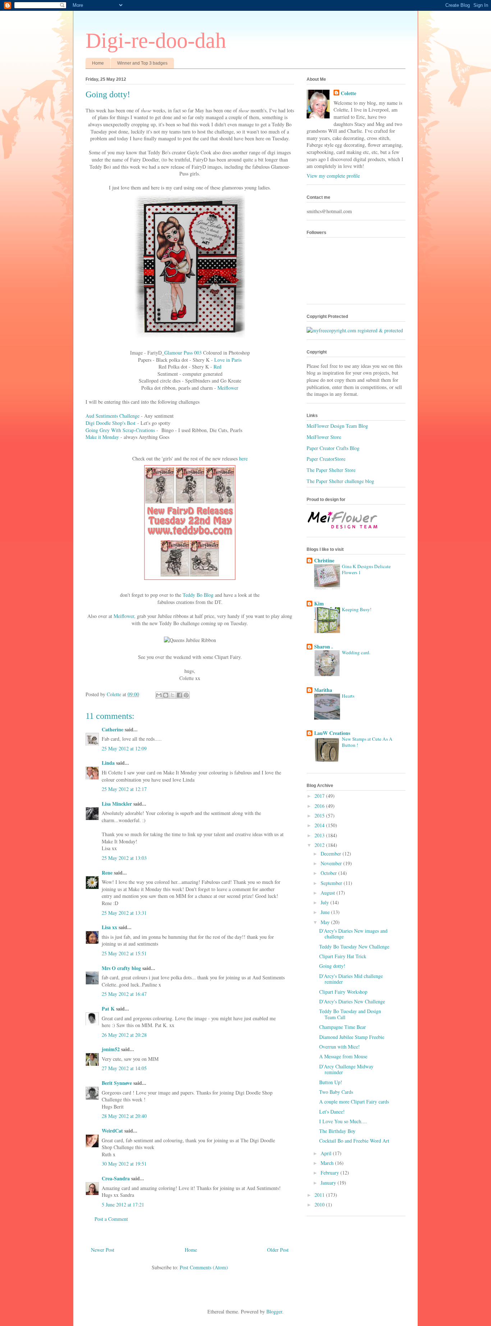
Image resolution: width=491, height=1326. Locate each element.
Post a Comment (111, 1218)
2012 (320, 845)
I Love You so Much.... (343, 1121)
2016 (320, 805)
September (332, 883)
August (328, 892)
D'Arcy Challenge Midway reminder (346, 1069)
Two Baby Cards (336, 1091)
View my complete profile (333, 175)
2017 (320, 795)
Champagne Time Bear (342, 1026)
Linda (108, 763)
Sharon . (323, 646)
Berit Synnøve (117, 1083)
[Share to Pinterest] (186, 695)
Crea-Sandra (116, 1178)
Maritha (323, 690)
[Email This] (158, 695)
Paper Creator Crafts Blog (333, 448)
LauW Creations (332, 733)
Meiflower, (125, 616)
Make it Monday (102, 437)
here (243, 458)
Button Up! (330, 1082)
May (326, 922)
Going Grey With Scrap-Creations (120, 430)
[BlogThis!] (165, 695)
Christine (324, 560)
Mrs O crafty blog (121, 968)
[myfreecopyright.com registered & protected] (355, 330)
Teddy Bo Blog (198, 594)
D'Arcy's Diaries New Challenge (352, 1001)
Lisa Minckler (117, 803)
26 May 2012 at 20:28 (124, 1034)
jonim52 (111, 1049)
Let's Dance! (332, 1111)
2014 (320, 825)
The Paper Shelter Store (331, 470)
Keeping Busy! (356, 609)
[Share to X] (172, 695)
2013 (320, 835)
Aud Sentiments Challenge (112, 415)
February (330, 1172)
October (329, 873)
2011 (320, 1194)
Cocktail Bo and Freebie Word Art (354, 1140)
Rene (107, 872)
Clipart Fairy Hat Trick (342, 956)
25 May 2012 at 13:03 (124, 857)
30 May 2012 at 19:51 (124, 1163)
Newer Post (102, 1249)
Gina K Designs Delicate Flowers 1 (366, 569)
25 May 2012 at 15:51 (124, 953)
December (332, 853)
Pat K (108, 1008)
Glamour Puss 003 (183, 352)
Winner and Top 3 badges (142, 63)
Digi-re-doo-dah (156, 40)
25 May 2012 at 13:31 (124, 912)
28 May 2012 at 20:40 (124, 1115)
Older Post (278, 1249)
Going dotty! (332, 965)
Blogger (274, 1311)
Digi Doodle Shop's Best (111, 423)
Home (98, 63)
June (326, 912)
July (325, 902)
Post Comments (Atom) (204, 1267)
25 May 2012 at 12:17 (124, 789)
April (327, 1153)
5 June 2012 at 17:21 (123, 1204)
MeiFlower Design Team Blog (337, 425)
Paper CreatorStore (326, 458)
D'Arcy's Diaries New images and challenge (353, 933)
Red (217, 366)
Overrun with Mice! (339, 1046)
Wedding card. (356, 652)
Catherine (112, 729)
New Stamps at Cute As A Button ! (367, 742)
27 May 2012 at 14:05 (124, 1068)
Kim (319, 603)
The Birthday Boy (337, 1131)
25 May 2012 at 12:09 (124, 748)
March (328, 1162)
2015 (320, 815)
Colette (348, 93)
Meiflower (227, 387)
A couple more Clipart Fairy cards (354, 1101)
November (332, 863)
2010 (320, 1204)
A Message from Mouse (343, 1056)
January (329, 1182)
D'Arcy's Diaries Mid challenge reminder (351, 979)
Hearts (348, 696)
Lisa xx (109, 927)
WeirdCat (112, 1130)
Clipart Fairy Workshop (343, 991)
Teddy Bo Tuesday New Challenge (354, 946)
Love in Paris (228, 359)
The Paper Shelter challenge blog (340, 481)
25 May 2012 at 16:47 (124, 993)
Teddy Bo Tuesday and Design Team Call (350, 1014)
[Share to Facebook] (179, 695)
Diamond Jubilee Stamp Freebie (351, 1037)
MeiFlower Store (324, 437)
